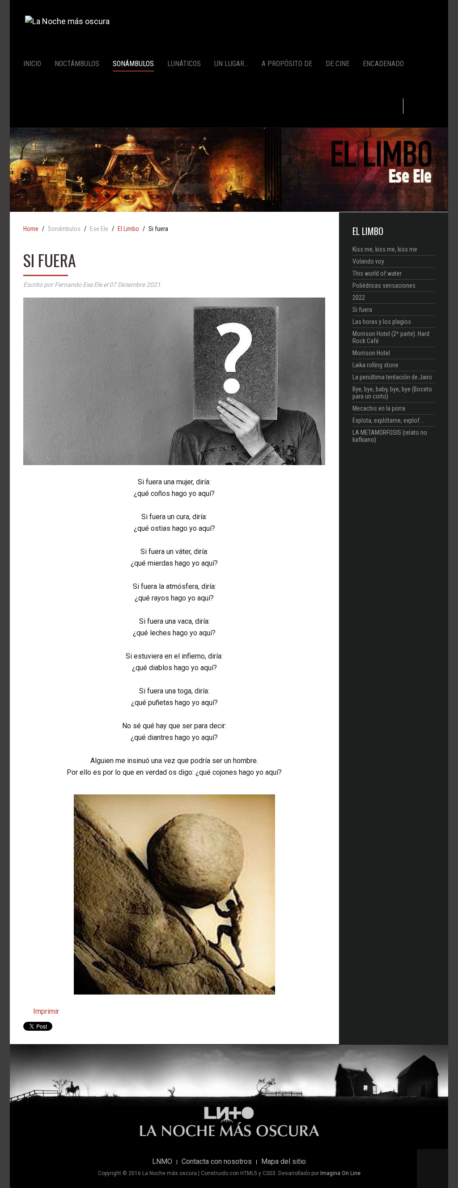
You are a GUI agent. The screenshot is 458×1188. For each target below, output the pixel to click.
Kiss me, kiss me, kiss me (384, 249)
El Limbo (128, 229)
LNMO (162, 1161)
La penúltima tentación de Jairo (392, 377)
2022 (358, 297)
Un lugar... (231, 63)
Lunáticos (184, 63)
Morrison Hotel (371, 353)
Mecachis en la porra (378, 408)
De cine (337, 63)
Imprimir (45, 1011)
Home (30, 229)
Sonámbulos (133, 63)
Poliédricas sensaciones (384, 285)
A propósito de (287, 63)
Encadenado (383, 63)
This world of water (377, 273)
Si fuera (362, 309)
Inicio (32, 63)
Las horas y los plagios (381, 321)
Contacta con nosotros (217, 1161)
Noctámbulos (77, 63)
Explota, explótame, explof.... (388, 420)
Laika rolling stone (375, 365)
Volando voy (368, 261)
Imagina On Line (340, 1173)
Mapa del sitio (283, 1161)
